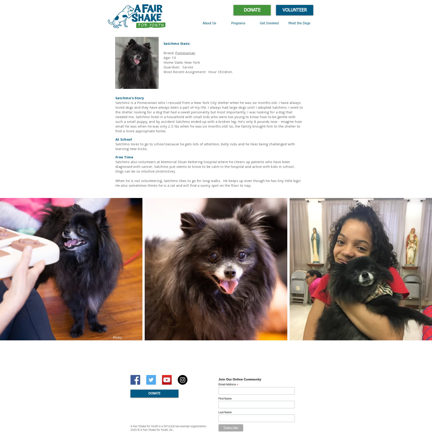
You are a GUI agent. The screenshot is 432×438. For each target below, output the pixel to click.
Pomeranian (185, 53)
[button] (242, 23)
